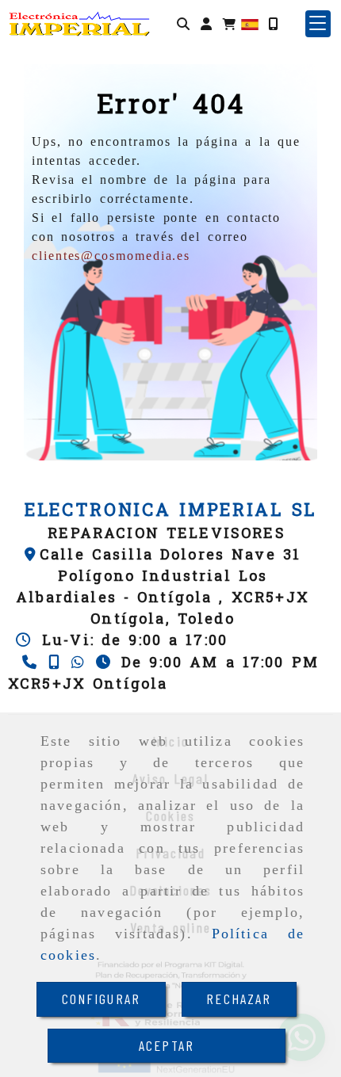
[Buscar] (183, 23)
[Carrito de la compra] (229, 23)
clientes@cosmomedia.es (111, 255)
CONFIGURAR (101, 998)
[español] (250, 22)
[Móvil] (272, 23)
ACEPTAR (166, 1045)
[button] (206, 23)
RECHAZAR (238, 998)
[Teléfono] (31, 661)
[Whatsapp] (79, 661)
